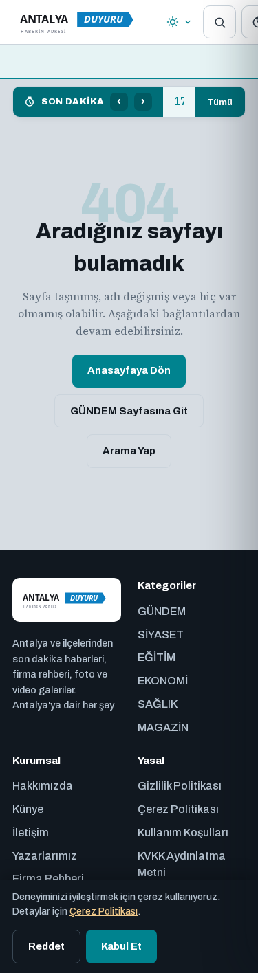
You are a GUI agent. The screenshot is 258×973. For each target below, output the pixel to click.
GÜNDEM (162, 611)
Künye (27, 809)
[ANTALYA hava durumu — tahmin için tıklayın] (179, 22)
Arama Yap (129, 450)
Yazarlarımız (44, 856)
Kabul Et (121, 946)
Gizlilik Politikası (180, 786)
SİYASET (161, 634)
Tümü (220, 102)
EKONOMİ (163, 680)
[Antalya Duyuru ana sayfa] (79, 22)
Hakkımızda (42, 786)
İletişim (30, 832)
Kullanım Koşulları (183, 832)
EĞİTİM (156, 657)
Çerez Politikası (178, 809)
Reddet (46, 946)
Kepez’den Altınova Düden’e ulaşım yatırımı (179, 102)
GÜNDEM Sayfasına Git (129, 410)
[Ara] (219, 21)
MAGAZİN (163, 727)
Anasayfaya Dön (129, 370)
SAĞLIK (158, 704)
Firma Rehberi (48, 878)
